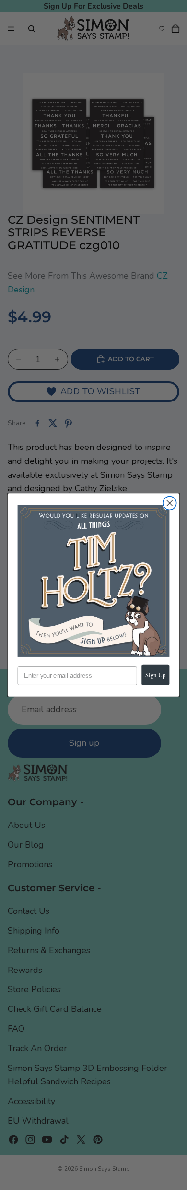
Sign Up (155, 675)
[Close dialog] (169, 503)
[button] (94, 581)
